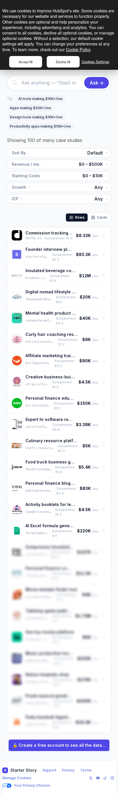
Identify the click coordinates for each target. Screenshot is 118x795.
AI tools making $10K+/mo (40, 99)
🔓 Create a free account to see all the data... (59, 745)
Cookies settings (95, 61)
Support (49, 770)
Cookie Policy (78, 49)
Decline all (63, 61)
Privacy (68, 770)
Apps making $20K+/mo (30, 108)
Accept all (25, 61)
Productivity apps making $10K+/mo (40, 126)
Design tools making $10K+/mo (36, 117)
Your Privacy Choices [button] (32, 785)
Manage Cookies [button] (16, 778)
